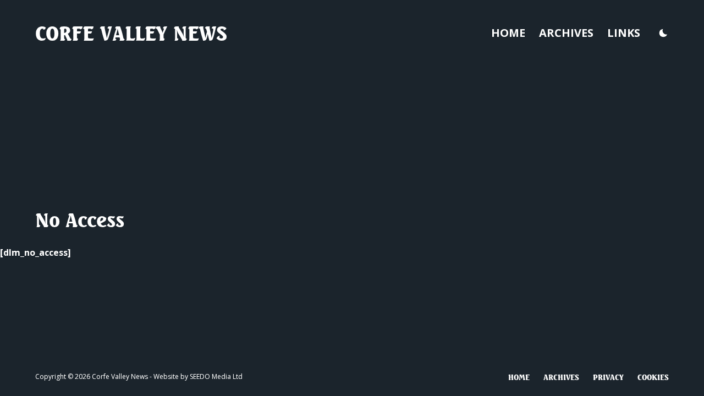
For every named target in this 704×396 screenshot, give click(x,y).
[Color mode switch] (663, 33)
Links (623, 32)
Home (508, 32)
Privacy (608, 377)
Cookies (653, 377)
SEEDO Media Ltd (216, 376)
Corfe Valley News (131, 33)
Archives (566, 32)
